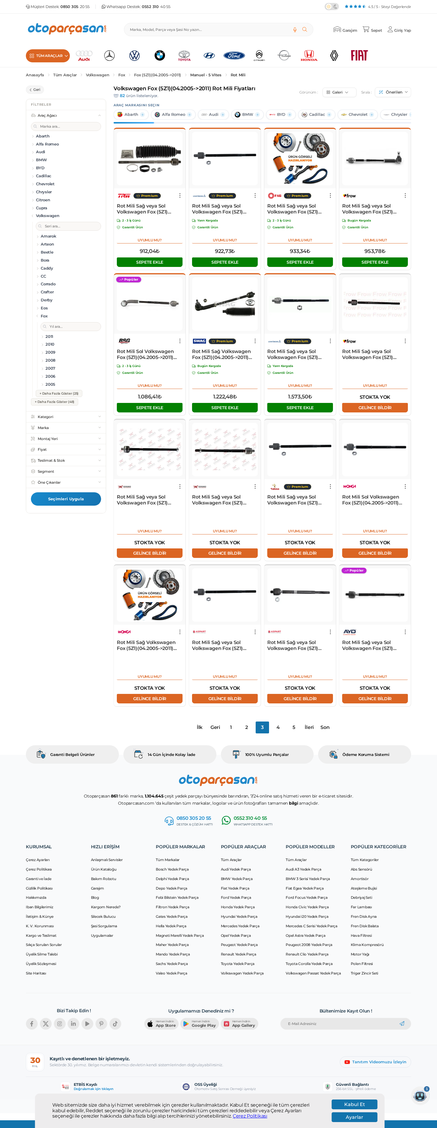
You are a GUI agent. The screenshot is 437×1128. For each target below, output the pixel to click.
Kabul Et (354, 1104)
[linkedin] (73, 1024)
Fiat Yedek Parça (235, 888)
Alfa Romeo (173, 114)
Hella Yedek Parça (171, 926)
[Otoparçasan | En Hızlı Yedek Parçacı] (67, 29)
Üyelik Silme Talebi (41, 954)
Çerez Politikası (250, 1116)
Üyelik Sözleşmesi (41, 963)
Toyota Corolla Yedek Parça (309, 963)
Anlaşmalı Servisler (107, 860)
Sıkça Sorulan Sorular (44, 944)
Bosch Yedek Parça (172, 869)
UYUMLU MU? (150, 240)
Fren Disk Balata (365, 926)
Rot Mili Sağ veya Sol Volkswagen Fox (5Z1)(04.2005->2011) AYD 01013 (372, 645)
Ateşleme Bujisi (364, 888)
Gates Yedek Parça (172, 916)
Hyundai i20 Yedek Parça (307, 916)
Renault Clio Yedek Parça (307, 954)
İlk (199, 727)
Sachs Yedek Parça (172, 963)
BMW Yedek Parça (237, 879)
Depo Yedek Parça (171, 888)
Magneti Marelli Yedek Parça (180, 935)
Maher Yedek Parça (172, 944)
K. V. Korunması (40, 926)
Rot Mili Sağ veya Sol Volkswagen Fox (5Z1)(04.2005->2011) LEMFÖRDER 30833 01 (293, 354)
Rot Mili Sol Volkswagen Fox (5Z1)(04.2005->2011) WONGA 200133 (370, 500)
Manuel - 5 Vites (205, 75)
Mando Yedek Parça (173, 954)
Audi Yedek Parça (236, 869)
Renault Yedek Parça (238, 954)
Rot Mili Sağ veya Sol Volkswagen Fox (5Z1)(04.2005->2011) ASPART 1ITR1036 (295, 645)
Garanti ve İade (38, 879)
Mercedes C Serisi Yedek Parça (311, 926)
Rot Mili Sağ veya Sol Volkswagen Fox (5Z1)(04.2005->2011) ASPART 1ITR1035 (220, 645)
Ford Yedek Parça (236, 897)
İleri (309, 727)
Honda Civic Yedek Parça (307, 907)
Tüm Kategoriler (365, 860)
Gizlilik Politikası (39, 888)
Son (324, 727)
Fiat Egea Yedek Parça (305, 888)
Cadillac (317, 114)
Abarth (131, 114)
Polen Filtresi (362, 963)
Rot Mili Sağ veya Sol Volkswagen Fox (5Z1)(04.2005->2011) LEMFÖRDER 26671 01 (217, 209)
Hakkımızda (36, 897)
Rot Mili (238, 75)
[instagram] (60, 1024)
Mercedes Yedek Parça (240, 926)
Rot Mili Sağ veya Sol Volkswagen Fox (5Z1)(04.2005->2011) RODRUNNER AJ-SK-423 (220, 500)
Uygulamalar (102, 935)
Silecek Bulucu (103, 916)
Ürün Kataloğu (104, 869)
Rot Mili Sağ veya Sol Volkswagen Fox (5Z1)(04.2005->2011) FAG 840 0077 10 (296, 209)
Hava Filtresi (361, 935)
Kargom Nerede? (106, 907)
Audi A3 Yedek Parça (303, 869)
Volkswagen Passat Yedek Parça (313, 973)
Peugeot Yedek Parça (239, 944)
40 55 (156, 6)
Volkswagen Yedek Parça (242, 973)
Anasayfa (35, 75)
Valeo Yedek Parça (171, 973)
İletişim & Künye (40, 916)
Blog (95, 897)
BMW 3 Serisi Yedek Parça (308, 879)
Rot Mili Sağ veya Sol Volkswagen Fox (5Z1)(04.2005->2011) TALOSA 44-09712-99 (300, 500)
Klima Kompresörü (367, 944)
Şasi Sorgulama (104, 926)
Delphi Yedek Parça (172, 879)
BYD (281, 114)
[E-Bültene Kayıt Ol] (402, 1024)
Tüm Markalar (168, 860)
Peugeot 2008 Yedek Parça (309, 944)
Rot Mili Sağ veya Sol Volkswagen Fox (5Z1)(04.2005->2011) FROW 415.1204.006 (368, 354)
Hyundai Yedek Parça (239, 916)
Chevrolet (358, 114)
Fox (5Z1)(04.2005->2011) (157, 75)
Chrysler (399, 114)
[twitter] (46, 1024)
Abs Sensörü (361, 869)
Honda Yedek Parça (238, 907)
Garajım (97, 888)
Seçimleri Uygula (66, 498)
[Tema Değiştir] (332, 6)
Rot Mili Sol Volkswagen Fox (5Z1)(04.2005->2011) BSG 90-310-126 (145, 354)
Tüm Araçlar (65, 75)
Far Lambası (361, 907)
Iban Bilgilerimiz (39, 907)
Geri (215, 727)
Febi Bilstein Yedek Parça (177, 897)
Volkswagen (97, 75)
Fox (121, 75)
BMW (247, 114)
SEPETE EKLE (149, 262)
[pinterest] (101, 1024)
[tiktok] (115, 1024)
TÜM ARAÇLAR (49, 55)
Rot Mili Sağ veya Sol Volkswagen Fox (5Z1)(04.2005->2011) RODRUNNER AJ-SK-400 (146, 500)
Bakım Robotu (103, 879)
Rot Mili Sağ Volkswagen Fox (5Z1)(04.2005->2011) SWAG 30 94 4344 (221, 354)
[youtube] (87, 1024)
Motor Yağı (360, 954)
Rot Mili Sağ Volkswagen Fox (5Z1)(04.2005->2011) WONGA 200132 (146, 645)
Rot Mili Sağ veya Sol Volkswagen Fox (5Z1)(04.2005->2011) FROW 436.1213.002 (368, 209)
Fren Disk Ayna (364, 916)
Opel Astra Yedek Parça (306, 935)
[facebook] (32, 1024)
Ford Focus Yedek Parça (307, 897)
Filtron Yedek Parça (172, 907)
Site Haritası (36, 973)
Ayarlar (354, 1117)
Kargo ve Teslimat (41, 935)
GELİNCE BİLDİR (375, 407)
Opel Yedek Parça (236, 935)
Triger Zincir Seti (364, 973)
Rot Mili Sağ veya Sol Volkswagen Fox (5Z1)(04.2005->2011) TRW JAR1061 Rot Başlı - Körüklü (149, 209)
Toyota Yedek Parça (238, 963)
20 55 (74, 6)
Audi (213, 114)
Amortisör (360, 879)
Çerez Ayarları (38, 860)
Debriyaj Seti (361, 897)
